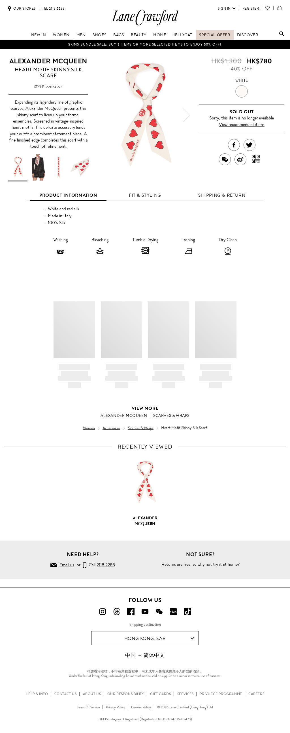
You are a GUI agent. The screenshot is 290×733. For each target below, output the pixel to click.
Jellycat (182, 35)
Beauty (138, 35)
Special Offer (214, 35)
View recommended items (242, 124)
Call (100, 564)
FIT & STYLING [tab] (145, 195)
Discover (247, 35)
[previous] (104, 115)
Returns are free (175, 564)
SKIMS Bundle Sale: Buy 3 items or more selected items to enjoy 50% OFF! (144, 44)
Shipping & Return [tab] (221, 195)
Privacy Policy (115, 707)
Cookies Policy (141, 707)
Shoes (99, 35)
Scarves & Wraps (171, 415)
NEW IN (38, 35)
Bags (118, 35)
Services (185, 693)
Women (61, 35)
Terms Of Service (88, 707)
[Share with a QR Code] (256, 159)
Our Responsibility (125, 693)
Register (250, 8)
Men (81, 35)
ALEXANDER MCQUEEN (48, 61)
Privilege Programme (221, 693)
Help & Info (37, 693)
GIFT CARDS (160, 693)
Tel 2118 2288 (53, 8)
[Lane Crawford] (145, 25)
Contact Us (65, 693)
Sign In (224, 8)
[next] (186, 115)
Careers (256, 693)
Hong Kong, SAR (145, 638)
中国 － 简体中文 (145, 655)
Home (159, 35)
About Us (92, 693)
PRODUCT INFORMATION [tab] (68, 195)
